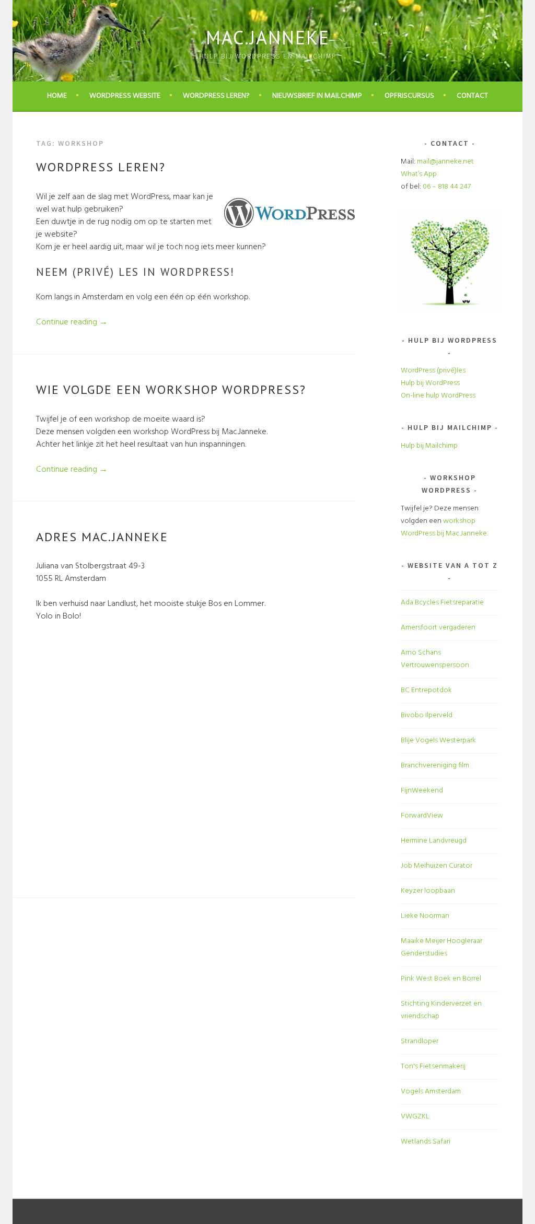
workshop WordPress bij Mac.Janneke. (444, 527)
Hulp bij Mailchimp (429, 446)
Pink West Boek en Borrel (441, 979)
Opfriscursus (409, 96)
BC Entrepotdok (426, 690)
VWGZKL (415, 1117)
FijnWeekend (422, 791)
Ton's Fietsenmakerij (433, 1066)
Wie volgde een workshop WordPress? (171, 389)
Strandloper (419, 1041)
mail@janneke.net (445, 162)
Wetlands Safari (425, 1142)
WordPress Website (124, 96)
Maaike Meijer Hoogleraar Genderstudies (441, 947)
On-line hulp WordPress (438, 396)
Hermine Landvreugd (434, 841)
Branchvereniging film (435, 766)
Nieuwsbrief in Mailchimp (317, 96)
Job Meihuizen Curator (436, 866)
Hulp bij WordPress (430, 383)
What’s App (419, 174)
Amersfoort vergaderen (438, 628)
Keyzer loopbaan (428, 891)
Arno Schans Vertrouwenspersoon (435, 659)
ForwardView (422, 816)
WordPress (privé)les (433, 371)
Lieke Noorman (425, 916)
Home (57, 96)
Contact (472, 96)
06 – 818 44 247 (447, 187)
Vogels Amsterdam (431, 1092)
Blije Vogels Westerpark (438, 741)
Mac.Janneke (268, 37)
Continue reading (72, 322)
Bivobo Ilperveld (426, 715)
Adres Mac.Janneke (102, 537)
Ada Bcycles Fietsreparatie (442, 603)
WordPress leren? (216, 96)
